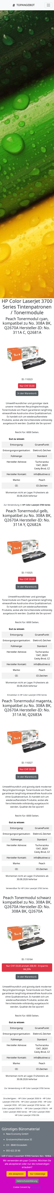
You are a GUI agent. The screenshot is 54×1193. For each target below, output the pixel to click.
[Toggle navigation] (48, 5)
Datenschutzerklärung (27, 1181)
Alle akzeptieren (16, 1174)
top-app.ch (36, 1187)
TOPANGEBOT (25, 5)
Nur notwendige (37, 1174)
